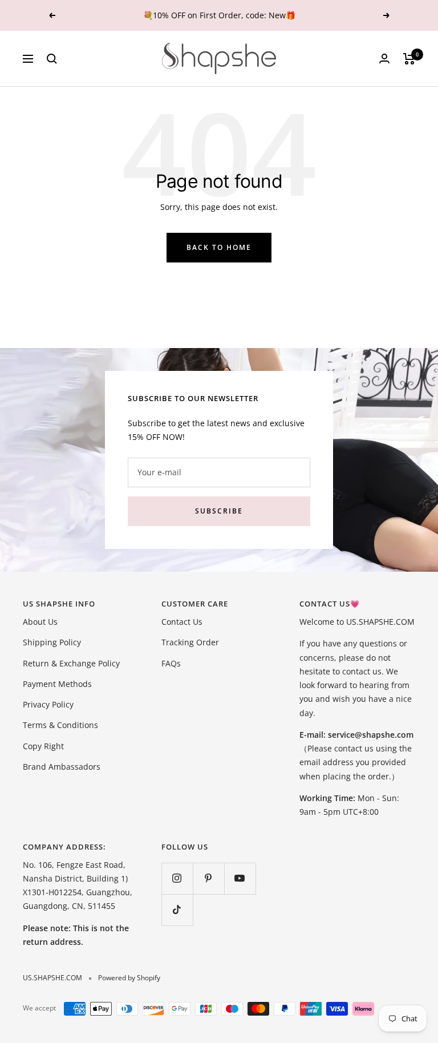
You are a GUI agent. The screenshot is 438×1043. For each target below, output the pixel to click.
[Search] (52, 59)
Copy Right (43, 746)
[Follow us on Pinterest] (208, 878)
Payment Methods (57, 683)
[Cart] (409, 58)
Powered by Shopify (129, 978)
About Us (40, 621)
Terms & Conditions (60, 724)
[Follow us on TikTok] (177, 909)
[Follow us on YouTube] (240, 878)
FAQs (171, 663)
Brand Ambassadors (61, 766)
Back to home (219, 247)
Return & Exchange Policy (71, 663)
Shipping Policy (52, 642)
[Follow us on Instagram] (177, 878)
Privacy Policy (48, 704)
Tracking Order (190, 642)
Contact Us (181, 621)
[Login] (384, 58)
